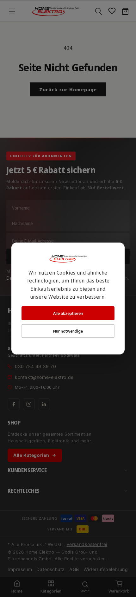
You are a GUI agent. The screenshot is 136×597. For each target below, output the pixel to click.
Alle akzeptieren (68, 313)
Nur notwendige (68, 331)
